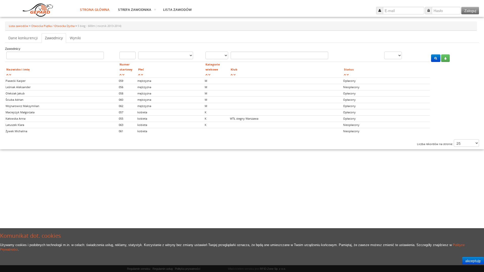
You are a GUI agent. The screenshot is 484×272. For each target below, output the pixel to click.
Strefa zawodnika (134, 9)
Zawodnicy (54, 38)
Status (349, 69)
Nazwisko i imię (18, 69)
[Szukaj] (435, 58)
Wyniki (75, 38)
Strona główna (94, 9)
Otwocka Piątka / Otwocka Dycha (53, 26)
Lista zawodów (177, 9)
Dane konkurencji (23, 38)
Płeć (141, 69)
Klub (234, 69)
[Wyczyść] (445, 58)
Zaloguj (470, 10)
